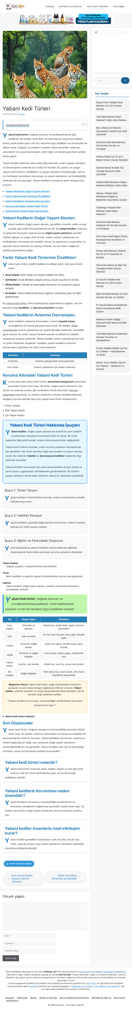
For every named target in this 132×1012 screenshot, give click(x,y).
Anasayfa (50, 6)
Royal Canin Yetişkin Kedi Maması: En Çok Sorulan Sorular (109, 105)
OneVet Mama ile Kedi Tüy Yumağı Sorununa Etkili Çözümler (110, 171)
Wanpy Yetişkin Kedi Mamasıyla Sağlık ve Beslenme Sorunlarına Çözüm (111, 196)
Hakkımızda (22, 998)
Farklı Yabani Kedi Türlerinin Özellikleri (28, 196)
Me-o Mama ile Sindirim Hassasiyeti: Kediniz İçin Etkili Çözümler (111, 131)
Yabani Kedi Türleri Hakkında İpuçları (26, 211)
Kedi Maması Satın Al (101, 998)
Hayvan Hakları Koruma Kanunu (74, 998)
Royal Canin (119, 998)
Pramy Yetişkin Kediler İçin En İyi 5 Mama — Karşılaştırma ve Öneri (111, 351)
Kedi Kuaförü (12, 1000)
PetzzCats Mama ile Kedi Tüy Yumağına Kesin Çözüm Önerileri (111, 268)
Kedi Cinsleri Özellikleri (97, 6)
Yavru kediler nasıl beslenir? (107, 986)
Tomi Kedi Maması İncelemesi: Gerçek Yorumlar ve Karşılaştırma (112, 337)
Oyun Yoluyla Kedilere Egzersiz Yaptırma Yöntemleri (22, 878)
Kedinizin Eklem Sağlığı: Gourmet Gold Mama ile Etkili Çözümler (111, 322)
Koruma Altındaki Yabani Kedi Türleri (26, 206)
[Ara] (125, 80)
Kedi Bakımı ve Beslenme (70, 6)
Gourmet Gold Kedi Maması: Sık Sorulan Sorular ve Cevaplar (111, 145)
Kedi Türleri (91, 983)
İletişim (33, 998)
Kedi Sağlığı (119, 6)
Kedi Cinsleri (84, 971)
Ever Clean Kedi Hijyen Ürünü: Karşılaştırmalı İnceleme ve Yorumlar (112, 239)
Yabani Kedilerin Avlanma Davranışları (27, 201)
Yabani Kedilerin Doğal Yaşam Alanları (27, 191)
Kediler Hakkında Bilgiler (20, 863)
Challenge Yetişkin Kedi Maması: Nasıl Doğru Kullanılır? (108, 210)
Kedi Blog (33, 986)
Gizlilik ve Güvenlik (48, 998)
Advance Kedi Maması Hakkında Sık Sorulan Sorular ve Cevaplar (111, 225)
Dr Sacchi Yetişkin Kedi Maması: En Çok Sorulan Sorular (109, 282)
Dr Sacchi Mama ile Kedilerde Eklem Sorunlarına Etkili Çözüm (111, 308)
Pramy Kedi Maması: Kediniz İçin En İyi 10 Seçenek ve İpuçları (111, 254)
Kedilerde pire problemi (82, 986)
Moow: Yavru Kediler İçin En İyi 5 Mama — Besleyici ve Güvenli (111, 365)
